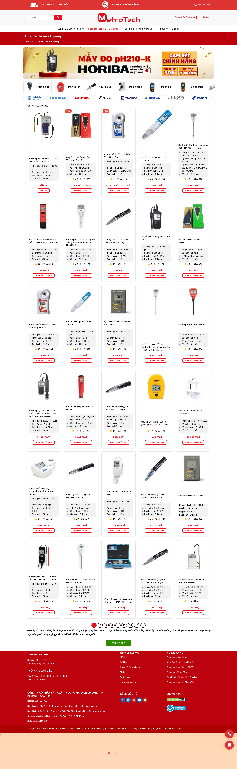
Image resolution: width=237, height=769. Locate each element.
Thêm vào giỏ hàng (81, 190)
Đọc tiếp (43, 190)
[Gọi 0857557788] (229, 733)
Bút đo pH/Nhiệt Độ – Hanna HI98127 (79, 408)
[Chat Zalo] (229, 745)
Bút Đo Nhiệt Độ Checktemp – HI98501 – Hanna (80, 581)
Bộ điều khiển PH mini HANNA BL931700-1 (118, 323)
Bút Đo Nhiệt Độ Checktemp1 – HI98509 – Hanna (192, 581)
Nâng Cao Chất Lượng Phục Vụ (181, 662)
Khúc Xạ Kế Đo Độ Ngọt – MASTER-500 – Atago (116, 408)
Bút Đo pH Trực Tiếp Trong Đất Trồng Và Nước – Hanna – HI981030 (80, 242)
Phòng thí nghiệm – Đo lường (103, 28)
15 (136, 625)
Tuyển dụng (125, 677)
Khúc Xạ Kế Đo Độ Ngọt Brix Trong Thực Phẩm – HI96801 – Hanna (44, 491)
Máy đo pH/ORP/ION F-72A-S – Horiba (192, 412)
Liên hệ (175, 28)
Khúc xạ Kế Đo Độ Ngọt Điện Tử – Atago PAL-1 (117, 155)
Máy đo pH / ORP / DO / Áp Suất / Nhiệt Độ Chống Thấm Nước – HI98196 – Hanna (42, 413)
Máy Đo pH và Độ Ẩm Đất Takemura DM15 (78, 158)
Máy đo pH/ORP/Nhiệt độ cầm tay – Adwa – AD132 (43, 160)
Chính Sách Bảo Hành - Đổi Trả (180, 667)
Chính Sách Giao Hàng (177, 657)
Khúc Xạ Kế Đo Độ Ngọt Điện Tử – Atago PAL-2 (42, 326)
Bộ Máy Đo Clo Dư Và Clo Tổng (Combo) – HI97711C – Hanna (118, 600)
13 (124, 625)
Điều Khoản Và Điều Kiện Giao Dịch (182, 677)
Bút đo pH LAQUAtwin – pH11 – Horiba (155, 158)
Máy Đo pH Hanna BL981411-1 (193, 495)
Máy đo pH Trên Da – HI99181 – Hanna (118, 493)
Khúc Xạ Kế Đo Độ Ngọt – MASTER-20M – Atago (153, 581)
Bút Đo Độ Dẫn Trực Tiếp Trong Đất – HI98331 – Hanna (193, 146)
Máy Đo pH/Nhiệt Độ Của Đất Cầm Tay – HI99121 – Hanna (43, 578)
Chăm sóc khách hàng (130, 667)
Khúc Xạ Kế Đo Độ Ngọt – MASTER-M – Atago (78, 496)
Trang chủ (30, 41)
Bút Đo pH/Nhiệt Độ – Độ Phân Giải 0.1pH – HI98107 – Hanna (43, 241)
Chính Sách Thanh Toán (177, 672)
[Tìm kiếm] (58, 17)
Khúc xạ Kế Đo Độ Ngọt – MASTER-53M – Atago (116, 241)
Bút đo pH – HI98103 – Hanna (192, 324)
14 (130, 625)
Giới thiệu (124, 662)
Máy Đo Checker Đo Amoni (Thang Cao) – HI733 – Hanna (155, 423)
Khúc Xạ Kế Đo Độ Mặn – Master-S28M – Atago (153, 496)
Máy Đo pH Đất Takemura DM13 (190, 241)
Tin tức (162, 28)
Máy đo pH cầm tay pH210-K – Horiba (155, 238)
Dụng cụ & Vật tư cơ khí (70, 28)
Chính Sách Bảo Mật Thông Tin (180, 682)
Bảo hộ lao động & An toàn (138, 28)
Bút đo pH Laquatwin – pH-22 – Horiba (80, 323)
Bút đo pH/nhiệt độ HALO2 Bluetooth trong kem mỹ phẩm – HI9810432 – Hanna (155, 347)
